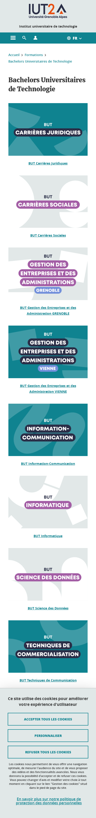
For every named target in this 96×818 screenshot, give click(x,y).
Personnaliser (48, 735)
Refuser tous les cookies (48, 752)
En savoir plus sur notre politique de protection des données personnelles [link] (49, 801)
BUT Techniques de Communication (48, 680)
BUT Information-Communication (48, 463)
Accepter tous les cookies (48, 719)
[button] (24, 38)
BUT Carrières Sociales (48, 235)
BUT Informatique (48, 536)
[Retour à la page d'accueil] (48, 11)
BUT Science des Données (48, 608)
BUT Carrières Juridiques (48, 163)
